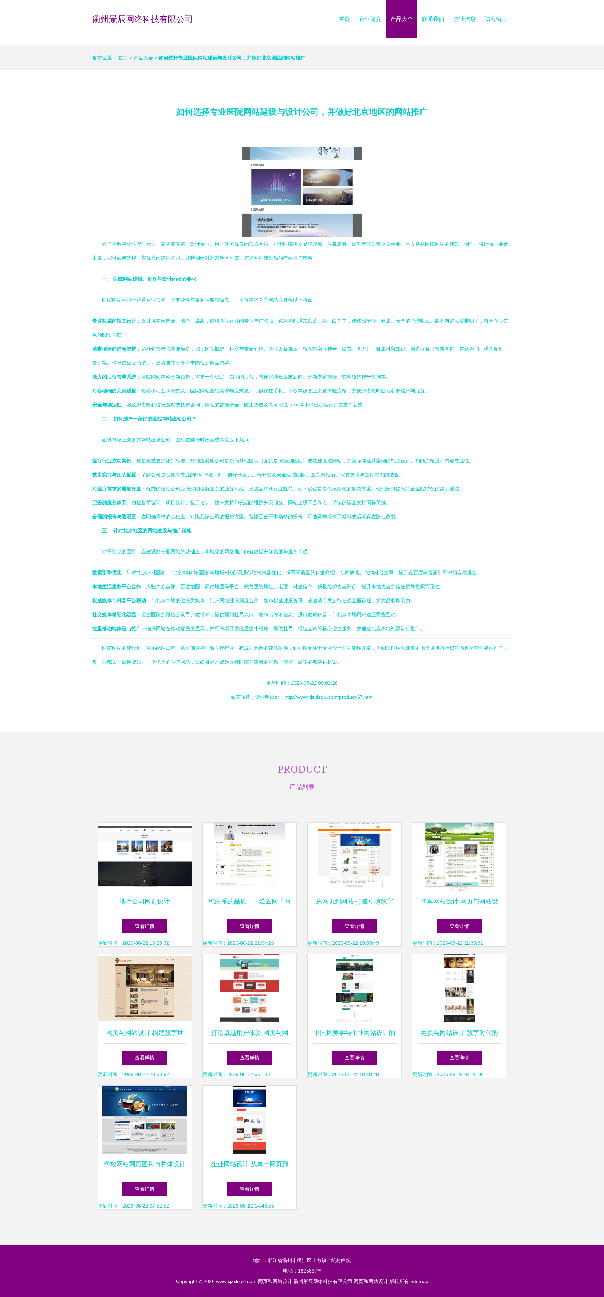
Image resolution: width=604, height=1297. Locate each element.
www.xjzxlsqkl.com (236, 1281)
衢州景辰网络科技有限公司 (142, 19)
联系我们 (433, 19)
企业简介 (370, 19)
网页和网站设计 (275, 1281)
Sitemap (419, 1281)
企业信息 (464, 19)
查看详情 (144, 926)
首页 (344, 19)
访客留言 (496, 19)
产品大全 (401, 19)
